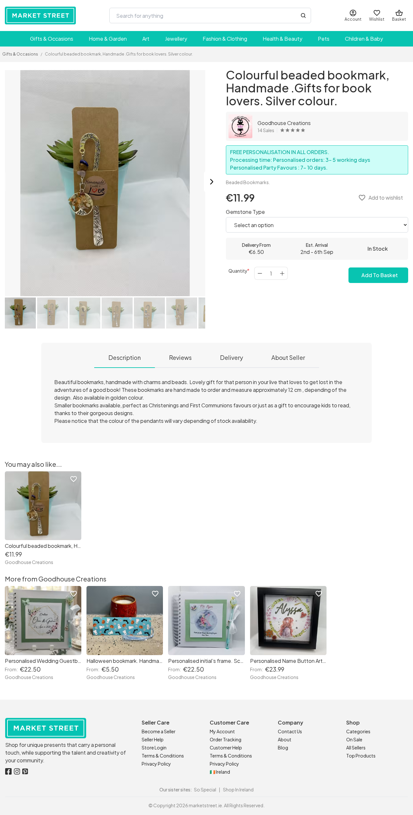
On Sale (354, 739)
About (284, 739)
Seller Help (153, 739)
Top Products (361, 755)
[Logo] (40, 15)
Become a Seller (159, 731)
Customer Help (226, 747)
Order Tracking (225, 739)
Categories (358, 731)
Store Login (154, 747)
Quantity (237, 271)
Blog (283, 747)
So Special (205, 789)
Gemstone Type (245, 211)
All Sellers (356, 747)
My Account (222, 731)
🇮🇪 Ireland (220, 772)
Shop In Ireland (238, 789)
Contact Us (290, 731)
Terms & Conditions (163, 755)
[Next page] (211, 182)
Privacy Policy (156, 764)
